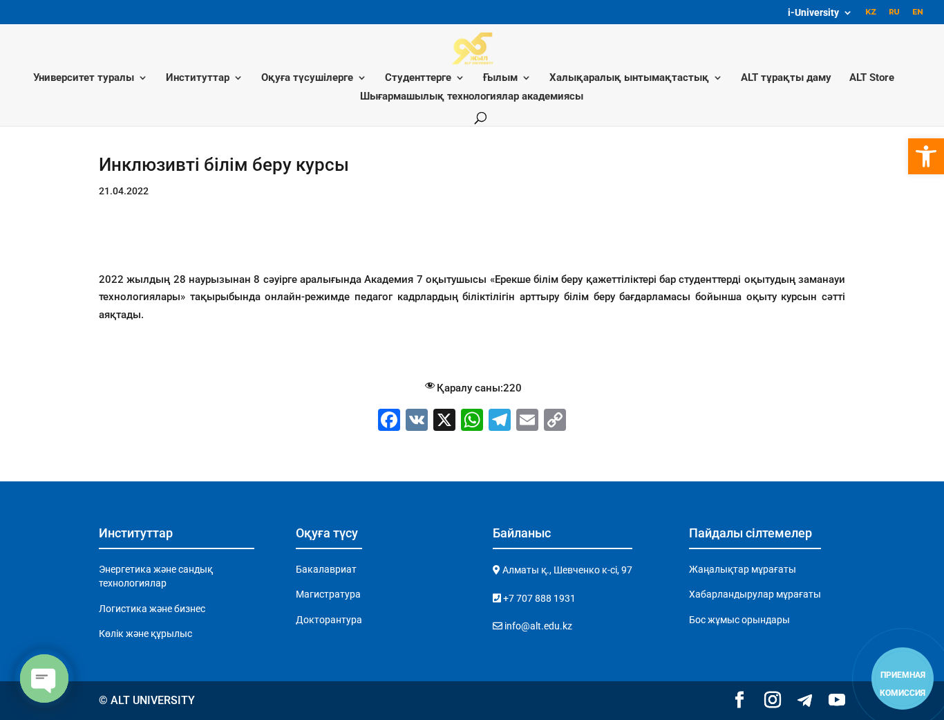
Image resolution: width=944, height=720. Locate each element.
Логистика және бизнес (152, 608)
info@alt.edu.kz (537, 625)
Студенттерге (418, 78)
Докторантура (329, 619)
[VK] (417, 421)
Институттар (197, 78)
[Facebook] (389, 421)
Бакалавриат (326, 569)
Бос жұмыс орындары (739, 619)
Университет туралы (83, 78)
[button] (926, 156)
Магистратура (328, 594)
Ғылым (500, 78)
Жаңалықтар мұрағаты (742, 569)
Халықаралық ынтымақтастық (629, 78)
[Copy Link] (555, 421)
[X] (444, 421)
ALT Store (871, 78)
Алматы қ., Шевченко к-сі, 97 (566, 569)
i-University (813, 13)
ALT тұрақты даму (786, 78)
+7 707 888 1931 (538, 598)
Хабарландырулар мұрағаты (755, 594)
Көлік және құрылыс (145, 633)
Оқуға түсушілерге (307, 78)
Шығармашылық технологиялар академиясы (471, 96)
